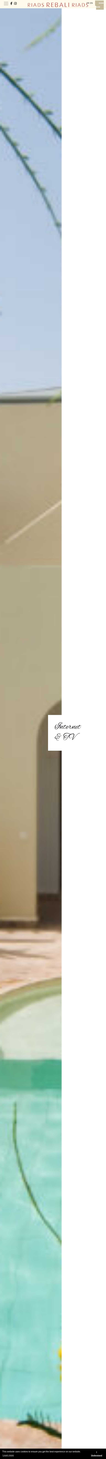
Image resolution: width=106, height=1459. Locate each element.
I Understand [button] (96, 1454)
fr (88, 3)
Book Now (100, 5)
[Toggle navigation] (6, 3)
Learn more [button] (8, 1455)
